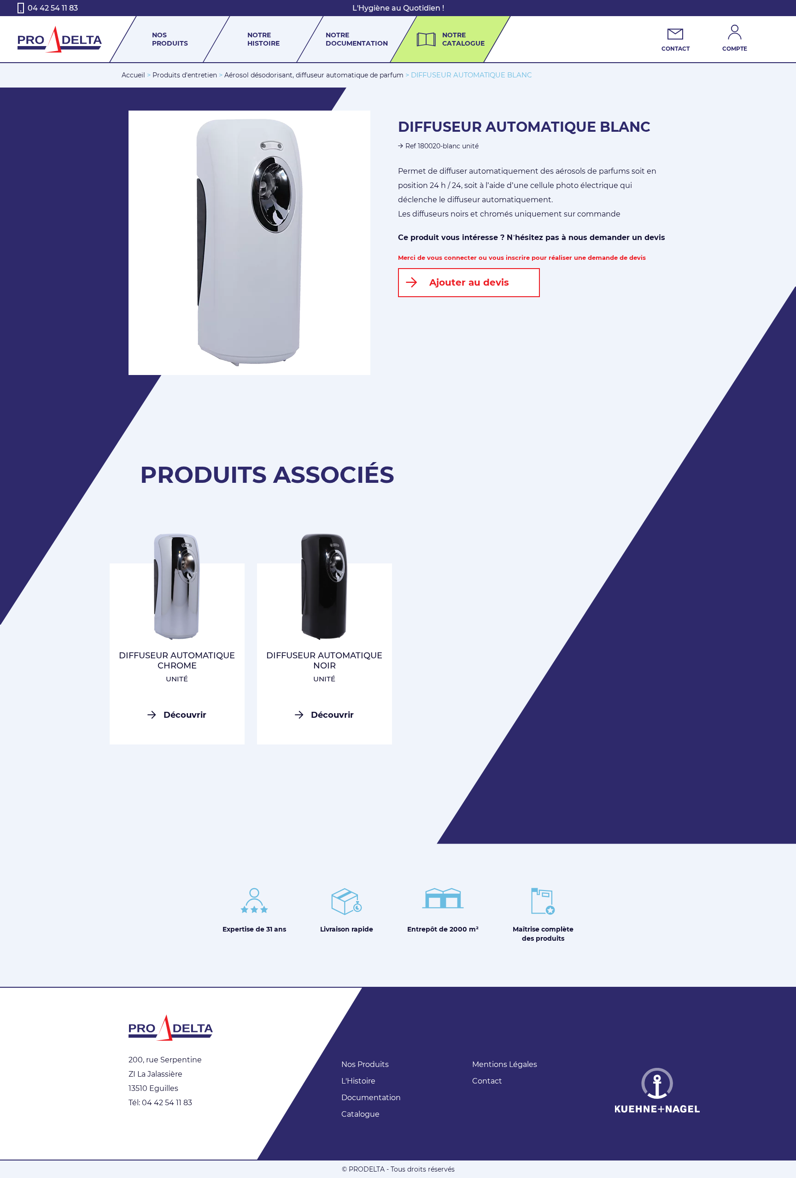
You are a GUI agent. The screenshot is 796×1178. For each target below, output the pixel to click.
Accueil (133, 75)
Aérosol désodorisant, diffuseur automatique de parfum (314, 75)
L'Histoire (358, 1081)
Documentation (371, 1097)
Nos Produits (365, 1064)
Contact (487, 1081)
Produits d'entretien (184, 75)
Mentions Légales (504, 1064)
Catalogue (360, 1114)
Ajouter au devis (469, 282)
